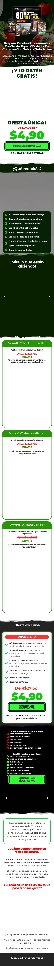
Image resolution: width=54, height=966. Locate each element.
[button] (4, 297)
